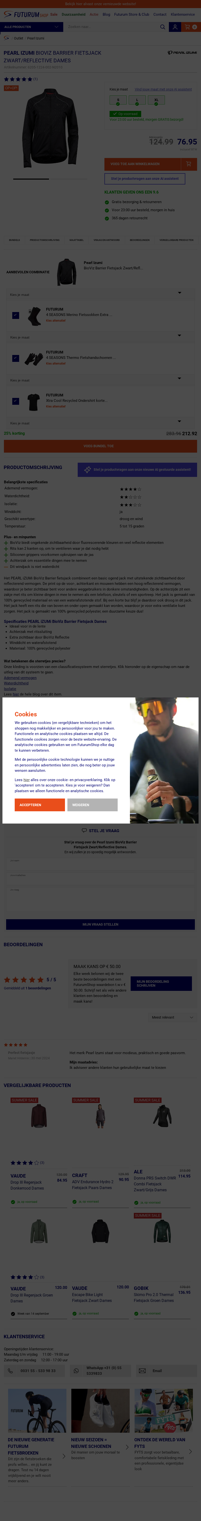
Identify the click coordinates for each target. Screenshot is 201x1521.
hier (27, 780)
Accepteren (30, 805)
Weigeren (80, 805)
